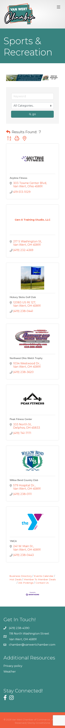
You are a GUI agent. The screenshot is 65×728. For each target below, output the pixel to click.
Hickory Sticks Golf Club (23, 297)
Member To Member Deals (40, 579)
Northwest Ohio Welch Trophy (26, 358)
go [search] (34, 114)
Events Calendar (43, 576)
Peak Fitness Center (21, 419)
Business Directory (20, 576)
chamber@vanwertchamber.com (32, 644)
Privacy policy (12, 666)
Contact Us (42, 582)
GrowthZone (43, 722)
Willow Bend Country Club (24, 480)
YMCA (13, 541)
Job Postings (25, 582)
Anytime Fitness (18, 178)
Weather (9, 671)
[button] (8, 132)
